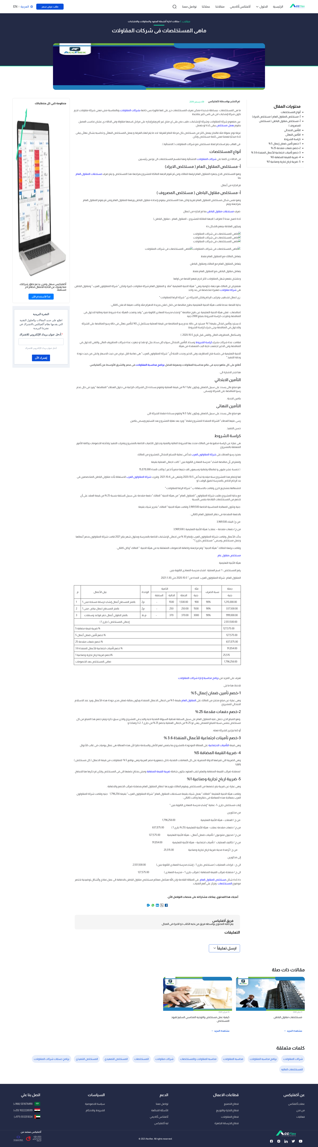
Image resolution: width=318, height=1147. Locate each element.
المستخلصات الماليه (292, 1069)
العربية (25, 6)
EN (15, 6)
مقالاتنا (220, 6)
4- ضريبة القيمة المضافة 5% (286, 157)
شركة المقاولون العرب (203, 454)
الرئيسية (278, 6)
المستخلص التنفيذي (87, 1059)
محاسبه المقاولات (233, 1059)
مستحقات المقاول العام (89, 173)
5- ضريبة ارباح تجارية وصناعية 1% (284, 161)
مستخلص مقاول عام (229, 555)
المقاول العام (189, 700)
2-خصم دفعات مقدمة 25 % (286, 148)
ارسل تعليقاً (227, 948)
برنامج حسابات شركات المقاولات (51, 1059)
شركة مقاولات (228, 289)
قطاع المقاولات (230, 1116)
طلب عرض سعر (50, 6)
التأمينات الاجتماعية (218, 745)
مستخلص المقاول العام (213, 879)
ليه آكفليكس (161, 1123)
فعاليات (300, 1116)
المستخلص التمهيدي (116, 1059)
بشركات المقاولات (130, 110)
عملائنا (206, 6)
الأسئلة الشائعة (159, 1110)
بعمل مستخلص (225, 125)
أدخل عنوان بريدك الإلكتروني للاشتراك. (40, 334)
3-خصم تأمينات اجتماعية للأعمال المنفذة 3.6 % (276, 152)
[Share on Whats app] (152, 906)
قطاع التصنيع (231, 1103)
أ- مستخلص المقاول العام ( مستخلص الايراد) (276, 116)
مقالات (186, 21)
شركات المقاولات (206, 159)
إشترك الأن (41, 357)
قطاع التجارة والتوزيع (227, 1110)
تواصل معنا (189, 6)
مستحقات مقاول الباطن (220, 211)
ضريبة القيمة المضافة (158, 771)
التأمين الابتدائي (292, 130)
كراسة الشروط (292, 139)
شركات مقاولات (164, 1059)
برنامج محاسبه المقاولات (263, 1059)
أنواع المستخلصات (290, 112)
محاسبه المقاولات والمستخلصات (198, 1059)
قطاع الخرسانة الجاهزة (226, 1123)
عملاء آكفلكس (296, 1103)
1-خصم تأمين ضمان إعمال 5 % (285, 143)
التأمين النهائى (293, 134)
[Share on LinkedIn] (157, 906)
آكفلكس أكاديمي (240, 6)
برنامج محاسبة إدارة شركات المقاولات (198, 678)
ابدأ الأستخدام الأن (41, 296)
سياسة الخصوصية (95, 1103)
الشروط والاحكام (95, 1110)
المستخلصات (224, 883)
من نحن (300, 1110)
